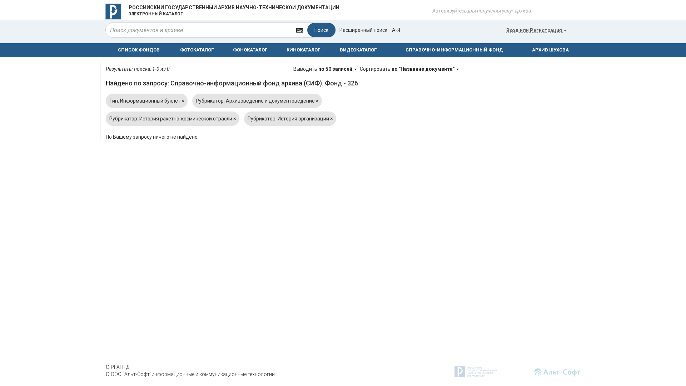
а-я (396, 30)
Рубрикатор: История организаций (290, 119)
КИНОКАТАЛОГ (303, 50)
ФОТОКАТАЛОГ (197, 50)
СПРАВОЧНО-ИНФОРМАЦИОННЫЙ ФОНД (454, 50)
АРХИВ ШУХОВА (550, 50)
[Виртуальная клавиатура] (300, 30)
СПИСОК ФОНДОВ (139, 50)
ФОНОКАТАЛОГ (250, 50)
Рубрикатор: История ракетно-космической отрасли (172, 119)
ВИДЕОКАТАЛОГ (358, 50)
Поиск (321, 30)
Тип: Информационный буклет (146, 101)
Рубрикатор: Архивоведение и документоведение (257, 101)
